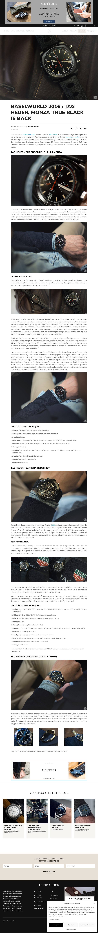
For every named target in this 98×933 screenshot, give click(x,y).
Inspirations (30, 31)
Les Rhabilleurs (33, 126)
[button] (94, 903)
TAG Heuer (53, 135)
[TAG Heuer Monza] (49, 205)
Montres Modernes (9, 34)
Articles (65, 31)
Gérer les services (54, 919)
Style (12, 31)
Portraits (29, 34)
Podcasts (73, 31)
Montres (6, 31)
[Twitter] (71, 128)
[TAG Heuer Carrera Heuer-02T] (49, 521)
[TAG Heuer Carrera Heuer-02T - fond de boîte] (30, 582)
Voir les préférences (87, 925)
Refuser (71, 925)
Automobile (20, 31)
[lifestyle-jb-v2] (49, 12)
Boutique (90, 31)
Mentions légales (71, 929)
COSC (53, 525)
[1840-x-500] (49, 780)
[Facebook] (76, 128)
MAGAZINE (82, 31)
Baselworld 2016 (28, 135)
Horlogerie (14, 129)
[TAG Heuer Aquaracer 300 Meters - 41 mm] (49, 710)
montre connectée (72, 137)
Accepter (55, 925)
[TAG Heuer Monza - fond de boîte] (30, 314)
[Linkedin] (80, 128)
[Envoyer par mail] (85, 128)
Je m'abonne (49, 872)
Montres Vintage (40, 902)
